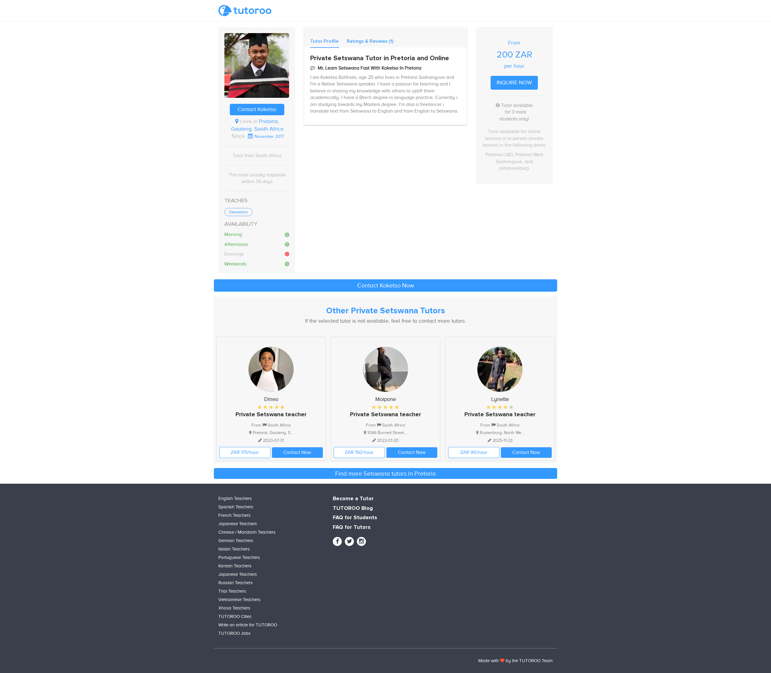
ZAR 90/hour (473, 452)
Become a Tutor (353, 498)
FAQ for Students (355, 517)
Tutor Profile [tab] (324, 41)
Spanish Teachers (235, 506)
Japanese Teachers (237, 523)
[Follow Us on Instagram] (361, 541)
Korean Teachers (234, 565)
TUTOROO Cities (234, 616)
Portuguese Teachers (239, 557)
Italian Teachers (234, 549)
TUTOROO (530, 660)
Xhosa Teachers (234, 608)
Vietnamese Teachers (239, 599)
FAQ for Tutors (351, 527)
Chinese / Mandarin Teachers (247, 532)
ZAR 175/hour (245, 452)
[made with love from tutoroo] (502, 660)
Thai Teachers (232, 591)
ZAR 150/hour (359, 452)
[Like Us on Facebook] (337, 541)
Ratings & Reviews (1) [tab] (370, 41)
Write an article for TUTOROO (247, 624)
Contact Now (297, 452)
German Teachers (235, 540)
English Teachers (235, 498)
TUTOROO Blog (353, 508)
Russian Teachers (235, 582)
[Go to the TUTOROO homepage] (244, 10)
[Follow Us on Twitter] (349, 541)
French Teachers (234, 515)
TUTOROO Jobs (234, 633)
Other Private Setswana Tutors (385, 311)
